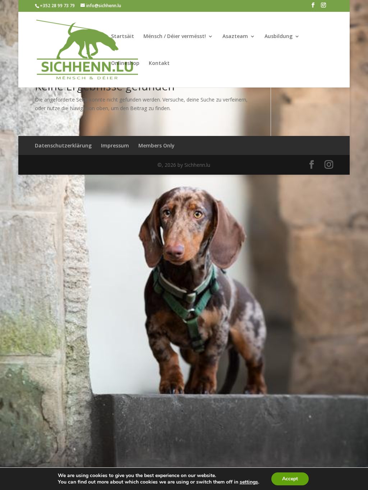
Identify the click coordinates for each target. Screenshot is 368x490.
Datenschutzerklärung (63, 145)
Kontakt (159, 63)
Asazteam (235, 36)
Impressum (115, 145)
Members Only (156, 145)
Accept (290, 478)
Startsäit (122, 36)
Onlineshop (125, 63)
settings (249, 482)
